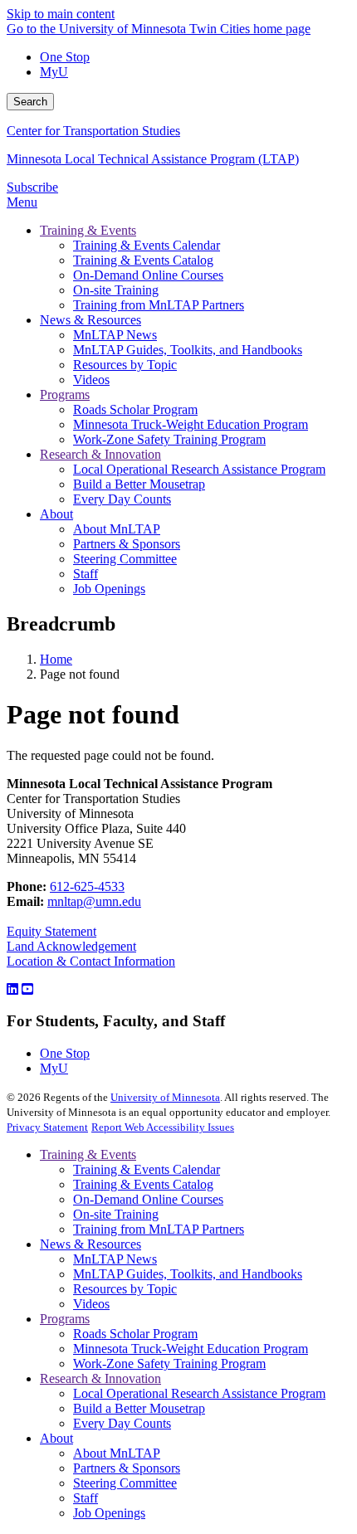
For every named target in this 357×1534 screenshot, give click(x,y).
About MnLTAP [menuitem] (116, 529)
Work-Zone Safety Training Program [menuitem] (169, 439)
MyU (54, 72)
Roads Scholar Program (135, 1334)
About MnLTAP (116, 1453)
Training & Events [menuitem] (88, 230)
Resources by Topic (125, 1289)
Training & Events (88, 1154)
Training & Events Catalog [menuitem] (143, 260)
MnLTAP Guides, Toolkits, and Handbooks (187, 1274)
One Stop (65, 57)
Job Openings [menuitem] (109, 589)
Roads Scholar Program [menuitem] (135, 409)
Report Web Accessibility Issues (162, 1127)
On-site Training (116, 1214)
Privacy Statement (47, 1127)
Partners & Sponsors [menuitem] (126, 544)
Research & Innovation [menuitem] (100, 454)
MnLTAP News (115, 1259)
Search (30, 101)
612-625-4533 (87, 886)
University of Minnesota (165, 1097)
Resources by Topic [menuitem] (125, 365)
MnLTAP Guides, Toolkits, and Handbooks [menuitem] (187, 350)
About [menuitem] (56, 514)
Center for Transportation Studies (93, 131)
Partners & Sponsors (126, 1468)
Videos (91, 1304)
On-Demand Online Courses (148, 1199)
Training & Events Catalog (143, 1184)
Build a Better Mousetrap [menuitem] (139, 484)
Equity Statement (51, 931)
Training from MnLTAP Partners (158, 1229)
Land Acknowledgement (71, 946)
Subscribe (32, 187)
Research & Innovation (100, 1378)
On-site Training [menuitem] (116, 290)
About (56, 1438)
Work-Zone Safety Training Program (169, 1363)
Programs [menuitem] (65, 394)
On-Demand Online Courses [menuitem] (148, 275)
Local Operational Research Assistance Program (199, 1393)
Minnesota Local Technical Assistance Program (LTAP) (153, 159)
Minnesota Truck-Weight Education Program (190, 1349)
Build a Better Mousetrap (139, 1408)
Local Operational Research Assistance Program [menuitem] (199, 469)
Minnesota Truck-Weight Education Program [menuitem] (190, 424)
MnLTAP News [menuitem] (115, 335)
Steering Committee (125, 1483)
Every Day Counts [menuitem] (122, 499)
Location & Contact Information (91, 961)
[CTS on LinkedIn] (12, 989)
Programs (65, 1319)
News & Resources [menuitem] (90, 320)
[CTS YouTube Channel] (27, 989)
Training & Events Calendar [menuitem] (146, 245)
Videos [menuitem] (91, 380)
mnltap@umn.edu (94, 901)
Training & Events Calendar (146, 1169)
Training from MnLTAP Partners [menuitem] (158, 305)
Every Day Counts (122, 1423)
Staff (85, 1498)
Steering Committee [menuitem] (125, 559)
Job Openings (109, 1513)
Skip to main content (61, 14)
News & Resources (90, 1244)
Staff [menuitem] (85, 574)
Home (56, 659)
